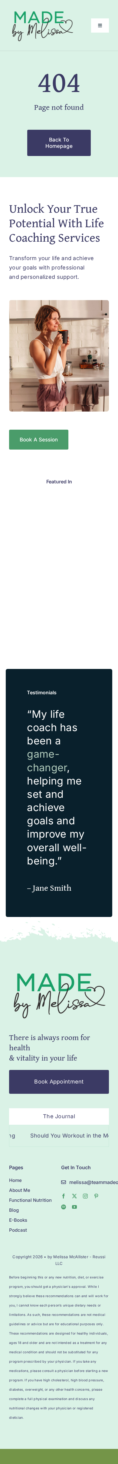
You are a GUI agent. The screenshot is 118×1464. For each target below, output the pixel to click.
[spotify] (63, 1207)
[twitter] (74, 1196)
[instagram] (85, 1196)
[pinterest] (96, 1196)
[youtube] (74, 1207)
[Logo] (59, 970)
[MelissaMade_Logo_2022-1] (42, 10)
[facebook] (63, 1196)
